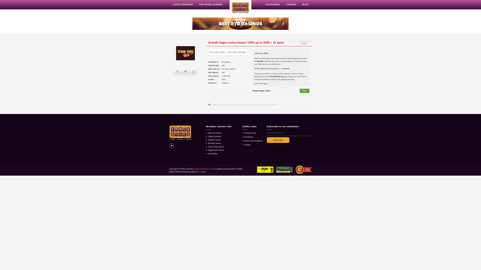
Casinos (291, 5)
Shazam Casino (214, 143)
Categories (273, 5)
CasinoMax (212, 153)
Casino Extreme (214, 136)
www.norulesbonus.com (204, 169)
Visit (304, 91)
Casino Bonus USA (234, 105)
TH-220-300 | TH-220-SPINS (228, 52)
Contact (247, 144)
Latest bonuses (183, 5)
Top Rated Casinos (210, 5)
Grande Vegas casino (261, 91)
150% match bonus (219, 105)
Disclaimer (248, 137)
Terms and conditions (253, 141)
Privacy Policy (250, 133)
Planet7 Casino (214, 139)
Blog (305, 5)
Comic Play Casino (216, 146)
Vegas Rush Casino (216, 150)
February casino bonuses (251, 105)
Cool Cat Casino (214, 133)
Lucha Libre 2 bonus (269, 105)
